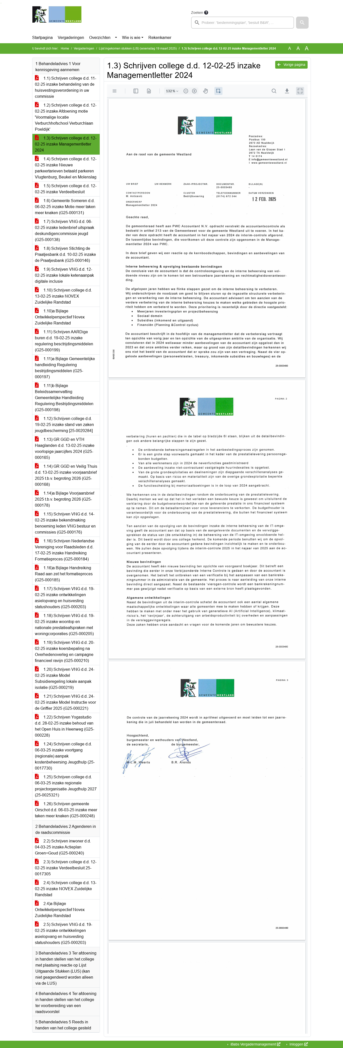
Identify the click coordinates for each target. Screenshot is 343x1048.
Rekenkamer (159, 37)
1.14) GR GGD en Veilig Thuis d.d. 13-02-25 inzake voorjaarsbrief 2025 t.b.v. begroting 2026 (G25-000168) (66, 475)
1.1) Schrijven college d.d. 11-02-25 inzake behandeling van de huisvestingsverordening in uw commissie (65, 87)
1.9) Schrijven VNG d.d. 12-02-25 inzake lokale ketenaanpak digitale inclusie (64, 275)
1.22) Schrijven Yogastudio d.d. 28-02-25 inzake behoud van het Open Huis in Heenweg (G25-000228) (64, 726)
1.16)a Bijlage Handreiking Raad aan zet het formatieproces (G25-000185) (64, 574)
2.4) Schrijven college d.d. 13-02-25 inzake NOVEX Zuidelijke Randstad (65, 889)
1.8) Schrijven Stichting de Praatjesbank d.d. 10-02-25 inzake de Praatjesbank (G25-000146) (65, 254)
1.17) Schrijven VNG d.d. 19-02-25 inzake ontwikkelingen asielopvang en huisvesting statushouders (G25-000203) (64, 598)
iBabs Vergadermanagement (253, 1044)
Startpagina (42, 37)
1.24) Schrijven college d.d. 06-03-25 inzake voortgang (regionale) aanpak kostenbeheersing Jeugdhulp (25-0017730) (65, 756)
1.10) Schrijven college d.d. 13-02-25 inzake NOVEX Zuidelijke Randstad (63, 296)
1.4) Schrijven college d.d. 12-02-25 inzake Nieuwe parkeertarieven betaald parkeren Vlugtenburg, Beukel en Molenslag (65, 168)
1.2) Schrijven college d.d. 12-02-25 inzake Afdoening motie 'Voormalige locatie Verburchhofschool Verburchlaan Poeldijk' (65, 117)
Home (65, 48)
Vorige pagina (293, 65)
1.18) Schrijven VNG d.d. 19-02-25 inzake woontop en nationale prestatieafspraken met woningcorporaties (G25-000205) (64, 624)
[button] (302, 23)
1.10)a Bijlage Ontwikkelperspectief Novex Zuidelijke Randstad (60, 317)
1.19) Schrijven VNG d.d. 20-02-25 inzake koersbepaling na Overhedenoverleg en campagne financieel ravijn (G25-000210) (64, 651)
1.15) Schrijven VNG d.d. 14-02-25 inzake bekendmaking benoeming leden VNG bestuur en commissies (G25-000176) (65, 523)
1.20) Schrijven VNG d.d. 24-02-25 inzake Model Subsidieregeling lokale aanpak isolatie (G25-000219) (64, 678)
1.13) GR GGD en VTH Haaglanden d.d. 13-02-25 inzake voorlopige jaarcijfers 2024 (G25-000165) (64, 448)
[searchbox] (242, 23)
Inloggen (296, 1044)
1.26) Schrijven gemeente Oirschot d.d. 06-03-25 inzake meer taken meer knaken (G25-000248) (66, 810)
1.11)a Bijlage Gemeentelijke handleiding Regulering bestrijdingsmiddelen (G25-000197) (65, 368)
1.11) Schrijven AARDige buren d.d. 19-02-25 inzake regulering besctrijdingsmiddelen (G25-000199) (64, 341)
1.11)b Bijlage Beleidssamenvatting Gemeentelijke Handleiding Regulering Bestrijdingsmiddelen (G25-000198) (64, 398)
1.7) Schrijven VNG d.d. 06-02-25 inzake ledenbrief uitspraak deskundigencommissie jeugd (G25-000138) (64, 230)
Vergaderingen (71, 37)
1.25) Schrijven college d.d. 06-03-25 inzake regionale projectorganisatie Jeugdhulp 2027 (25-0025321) (66, 786)
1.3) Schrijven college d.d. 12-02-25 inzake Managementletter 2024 (65, 144)
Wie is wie (131, 37)
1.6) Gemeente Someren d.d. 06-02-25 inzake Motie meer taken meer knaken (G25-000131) (65, 207)
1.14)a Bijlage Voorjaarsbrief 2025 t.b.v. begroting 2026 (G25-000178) (64, 499)
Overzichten (99, 37)
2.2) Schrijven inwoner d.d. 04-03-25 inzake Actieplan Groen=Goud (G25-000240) (63, 847)
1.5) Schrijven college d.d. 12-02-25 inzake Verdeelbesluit (65, 189)
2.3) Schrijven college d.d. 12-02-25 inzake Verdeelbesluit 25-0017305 (65, 868)
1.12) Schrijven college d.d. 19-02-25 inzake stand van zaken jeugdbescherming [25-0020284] (64, 424)
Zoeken (197, 13)
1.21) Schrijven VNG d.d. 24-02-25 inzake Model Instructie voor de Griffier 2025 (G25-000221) (65, 702)
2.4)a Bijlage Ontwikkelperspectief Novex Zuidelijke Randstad (60, 909)
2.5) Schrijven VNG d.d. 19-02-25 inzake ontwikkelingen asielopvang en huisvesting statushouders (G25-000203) (63, 933)
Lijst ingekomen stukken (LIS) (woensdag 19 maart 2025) (138, 48)
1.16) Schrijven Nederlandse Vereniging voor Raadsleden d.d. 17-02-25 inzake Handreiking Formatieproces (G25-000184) (64, 550)
